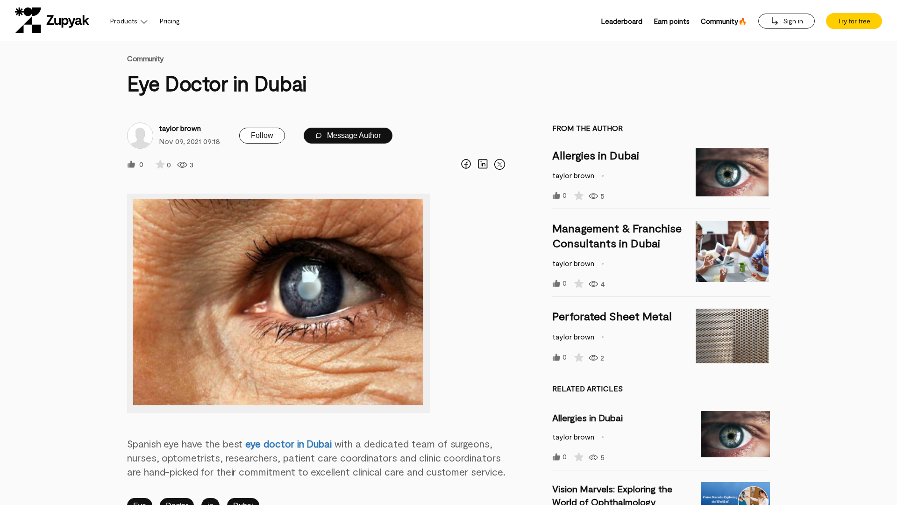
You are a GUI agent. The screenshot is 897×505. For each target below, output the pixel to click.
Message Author (353, 135)
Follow (262, 135)
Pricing (170, 21)
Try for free (854, 21)
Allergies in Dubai (595, 155)
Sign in (792, 21)
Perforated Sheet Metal (612, 316)
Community (145, 58)
